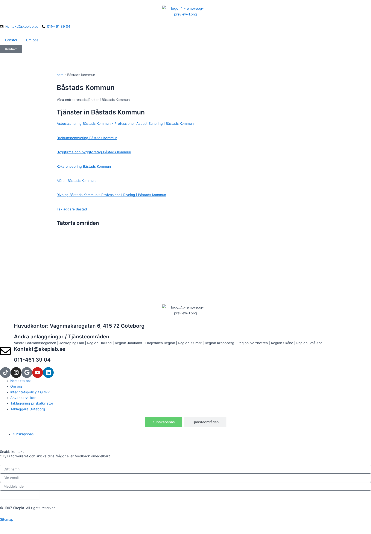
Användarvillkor (23, 398)
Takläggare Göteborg (27, 409)
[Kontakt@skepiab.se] (5, 351)
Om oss (32, 40)
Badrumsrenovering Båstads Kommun (87, 138)
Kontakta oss (20, 381)
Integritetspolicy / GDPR (30, 392)
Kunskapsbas (22, 434)
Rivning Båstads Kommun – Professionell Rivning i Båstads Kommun (111, 195)
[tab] (163, 422)
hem (60, 75)
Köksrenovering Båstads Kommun (84, 166)
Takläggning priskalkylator (31, 403)
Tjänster (10, 40)
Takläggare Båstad (72, 209)
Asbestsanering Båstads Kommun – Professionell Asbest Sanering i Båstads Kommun (125, 123)
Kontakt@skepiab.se (39, 349)
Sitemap (6, 519)
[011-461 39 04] (5, 361)
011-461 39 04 (32, 360)
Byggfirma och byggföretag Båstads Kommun (94, 152)
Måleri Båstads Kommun (76, 180)
